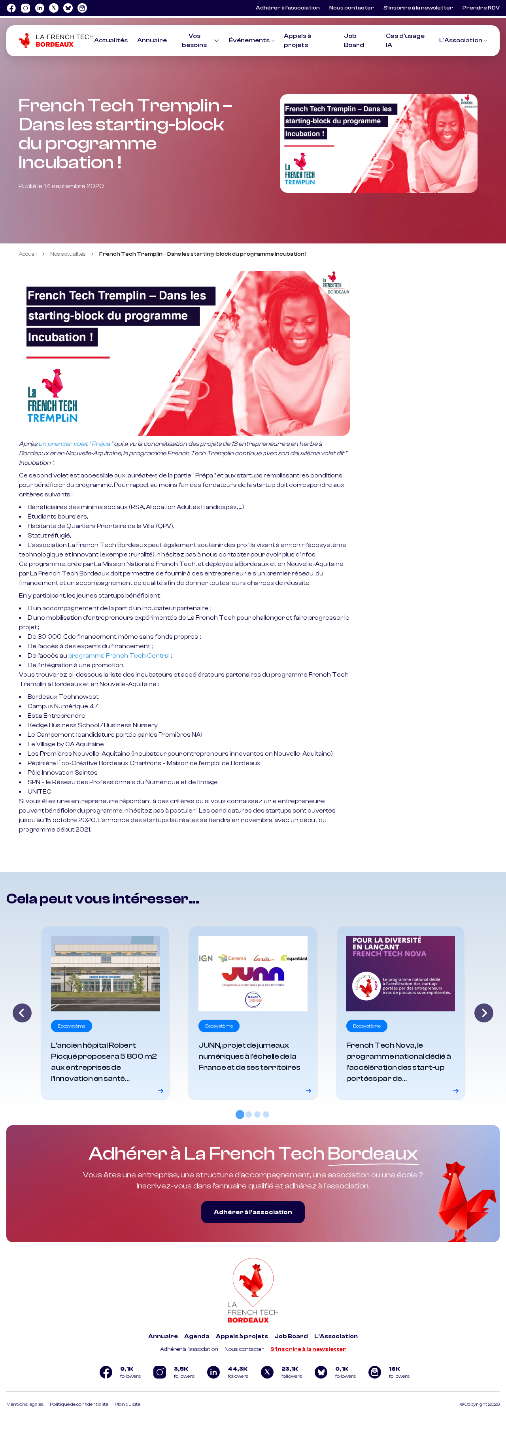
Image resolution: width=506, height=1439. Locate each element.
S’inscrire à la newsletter (418, 8)
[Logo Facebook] (11, 8)
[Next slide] (483, 1012)
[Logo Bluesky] (68, 8)
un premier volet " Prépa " (75, 443)
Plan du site (127, 1404)
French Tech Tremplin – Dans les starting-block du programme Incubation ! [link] (202, 254)
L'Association (460, 40)
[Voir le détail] (105, 1013)
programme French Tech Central (119, 655)
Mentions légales (24, 1404)
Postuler (32, 842)
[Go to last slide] (22, 1012)
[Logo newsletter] (82, 8)
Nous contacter (351, 8)
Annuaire (152, 40)
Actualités (111, 40)
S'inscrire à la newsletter (308, 1349)
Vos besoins (194, 40)
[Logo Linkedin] (39, 8)
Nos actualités (68, 254)
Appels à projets (242, 1336)
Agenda (197, 1336)
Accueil (28, 254)
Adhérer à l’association (288, 8)
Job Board (291, 1336)
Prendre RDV (481, 8)
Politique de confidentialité (79, 1404)
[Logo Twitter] (54, 8)
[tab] (240, 1114)
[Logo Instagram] (25, 8)
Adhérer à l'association (189, 1349)
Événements (249, 40)
